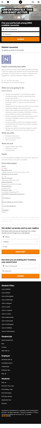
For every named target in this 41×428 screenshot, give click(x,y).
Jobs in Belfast (6, 289)
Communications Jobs (31, 217)
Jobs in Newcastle (7, 321)
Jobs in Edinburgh (7, 300)
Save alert (20, 252)
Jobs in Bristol (6, 293)
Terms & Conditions (26, 412)
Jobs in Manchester (8, 317)
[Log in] (38, 2)
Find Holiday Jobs (7, 389)
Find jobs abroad (7, 396)
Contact (4, 347)
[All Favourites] (8, 2)
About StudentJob (7, 340)
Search (20, 39)
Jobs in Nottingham (8, 324)
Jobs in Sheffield (7, 328)
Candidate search (7, 363)
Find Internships (6, 393)
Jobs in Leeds (6, 307)
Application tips (6, 400)
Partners (4, 403)
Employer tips (6, 370)
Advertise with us (7, 359)
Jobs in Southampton (8, 331)
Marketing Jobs (16, 217)
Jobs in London (6, 314)
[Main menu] (2, 2)
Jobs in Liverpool (7, 310)
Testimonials (5, 366)
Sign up (4, 373)
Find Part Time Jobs (8, 386)
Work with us (5, 350)
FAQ (3, 343)
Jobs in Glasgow (7, 303)
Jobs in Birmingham (8, 296)
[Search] (33, 2)
